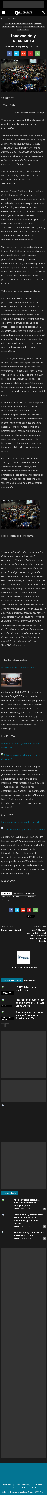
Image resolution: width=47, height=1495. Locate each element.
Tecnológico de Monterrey (18, 46)
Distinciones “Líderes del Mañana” (18, 667)
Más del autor (30, 980)
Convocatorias (14, 1487)
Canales (25, 1487)
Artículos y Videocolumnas (32, 1485)
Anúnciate (34, 1487)
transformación (18, 900)
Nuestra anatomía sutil (11, 930)
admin (16, 1209)
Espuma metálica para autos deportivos (22, 821)
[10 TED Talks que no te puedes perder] (7, 990)
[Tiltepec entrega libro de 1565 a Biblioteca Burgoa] (6, 1236)
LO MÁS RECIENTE (8, 27)
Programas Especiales (11, 1485)
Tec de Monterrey (28, 897)
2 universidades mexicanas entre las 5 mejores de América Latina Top (29, 1015)
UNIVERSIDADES (23, 30)
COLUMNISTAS (10, 24)
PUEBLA (18, 27)
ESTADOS (38, 24)
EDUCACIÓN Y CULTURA (25, 24)
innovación (6, 897)
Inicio (3, 19)
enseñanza (30, 894)
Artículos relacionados (12, 980)
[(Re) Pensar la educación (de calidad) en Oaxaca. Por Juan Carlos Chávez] (7, 1002)
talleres (16, 897)
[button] (43, 12)
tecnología (6, 900)
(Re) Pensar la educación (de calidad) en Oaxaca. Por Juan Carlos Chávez (30, 1002)
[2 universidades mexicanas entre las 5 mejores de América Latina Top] (7, 1015)
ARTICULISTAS (6, 1006)
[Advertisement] (23, 4)
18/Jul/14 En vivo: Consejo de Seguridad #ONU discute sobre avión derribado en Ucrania (36, 935)
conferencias (18, 894)
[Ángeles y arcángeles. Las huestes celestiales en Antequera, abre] (6, 1203)
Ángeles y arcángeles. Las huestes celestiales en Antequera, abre (27, 1202)
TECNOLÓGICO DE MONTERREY (33, 27)
